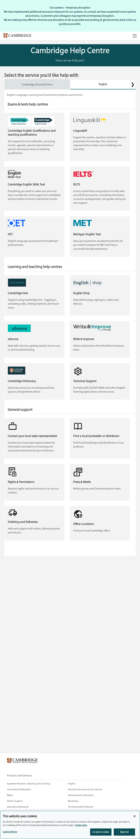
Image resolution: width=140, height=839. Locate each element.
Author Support (15, 801)
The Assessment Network (80, 806)
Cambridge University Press (37, 84)
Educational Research (18, 806)
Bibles (10, 795)
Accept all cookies (101, 832)
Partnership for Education (81, 795)
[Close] (134, 816)
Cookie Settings (10, 831)
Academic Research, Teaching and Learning (28, 783)
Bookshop (73, 801)
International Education (19, 789)
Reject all (124, 832)
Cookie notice (81, 825)
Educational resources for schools (85, 789)
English (103, 84)
